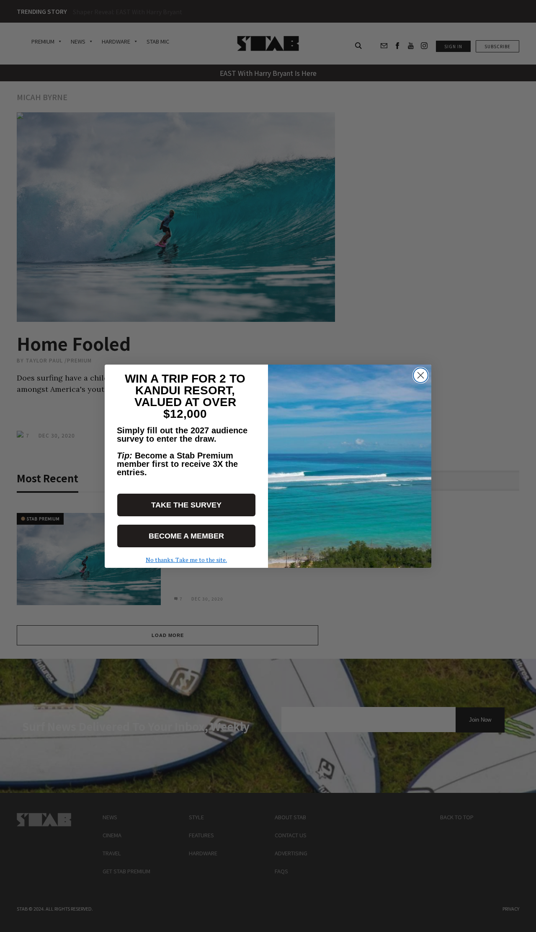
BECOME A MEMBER (186, 536)
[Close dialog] (420, 375)
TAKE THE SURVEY (186, 505)
